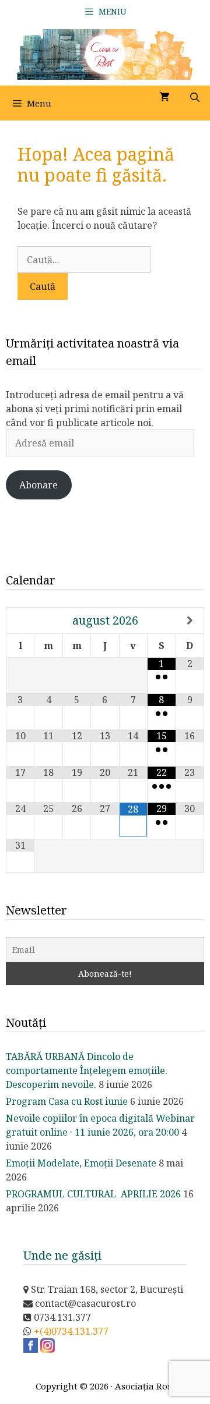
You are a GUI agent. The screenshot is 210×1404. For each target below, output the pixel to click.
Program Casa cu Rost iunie (67, 1101)
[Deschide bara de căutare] (194, 97)
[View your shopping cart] (164, 97)
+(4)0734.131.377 (71, 1331)
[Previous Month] (20, 620)
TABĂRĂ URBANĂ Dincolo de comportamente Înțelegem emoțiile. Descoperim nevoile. (86, 1070)
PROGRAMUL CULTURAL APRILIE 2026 (93, 1193)
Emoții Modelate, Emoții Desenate (81, 1163)
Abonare (38, 484)
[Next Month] (190, 620)
